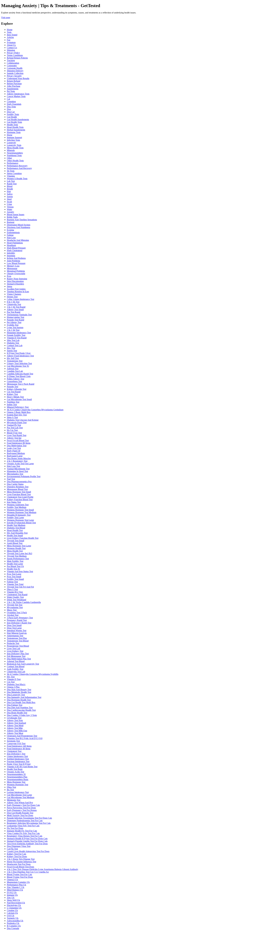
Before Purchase (14, 83)
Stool (9, 199)
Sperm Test (12, 350)
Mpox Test (12, 610)
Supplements (12, 88)
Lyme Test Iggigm (15, 327)
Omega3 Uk (12, 879)
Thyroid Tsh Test (14, 605)
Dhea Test (11, 787)
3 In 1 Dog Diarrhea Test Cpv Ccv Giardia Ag (28, 872)
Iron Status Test (14, 502)
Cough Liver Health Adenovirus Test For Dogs (28, 851)
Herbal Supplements (16, 130)
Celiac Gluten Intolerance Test (20, 299)
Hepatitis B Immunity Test (19, 515)
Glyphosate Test (14, 718)
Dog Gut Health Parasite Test (20, 813)
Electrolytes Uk (14, 905)
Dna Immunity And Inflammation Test (24, 697)
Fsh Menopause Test (16, 656)
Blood (9, 186)
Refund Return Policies (17, 58)
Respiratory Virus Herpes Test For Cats (24, 836)
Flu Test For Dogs (15, 828)
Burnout (10, 222)
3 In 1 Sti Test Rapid (16, 307)
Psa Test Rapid (13, 312)
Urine (9, 204)
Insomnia (11, 255)
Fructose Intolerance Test (18, 761)
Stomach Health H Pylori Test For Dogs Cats (27, 838)
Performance (12, 163)
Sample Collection (15, 73)
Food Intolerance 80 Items (18, 443)
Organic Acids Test (15, 772)
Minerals (11, 150)
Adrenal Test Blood (16, 661)
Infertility (11, 253)
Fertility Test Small (15, 579)
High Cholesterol (14, 250)
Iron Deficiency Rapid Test (19, 623)
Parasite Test (12, 386)
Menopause (12, 268)
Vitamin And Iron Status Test (20, 571)
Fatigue (10, 235)
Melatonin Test (13, 800)
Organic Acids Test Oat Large (20, 463)
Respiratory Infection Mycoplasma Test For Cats (29, 823)
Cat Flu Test (12, 849)
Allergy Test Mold (15, 725)
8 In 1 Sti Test (13, 302)
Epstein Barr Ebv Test (17, 415)
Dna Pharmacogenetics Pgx (19, 481)
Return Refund (13, 81)
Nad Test (11, 479)
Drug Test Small (14, 625)
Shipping (11, 50)
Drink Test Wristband (16, 599)
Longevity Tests (14, 145)
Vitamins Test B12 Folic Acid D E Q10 (24, 738)
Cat (8, 99)
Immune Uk (12, 895)
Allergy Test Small (15, 309)
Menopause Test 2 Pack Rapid (20, 384)
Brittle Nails (12, 217)
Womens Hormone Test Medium (21, 512)
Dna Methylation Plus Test (19, 659)
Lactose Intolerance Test (18, 792)
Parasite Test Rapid (15, 320)
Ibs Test (10, 789)
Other (9, 158)
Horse (9, 135)
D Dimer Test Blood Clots (19, 376)
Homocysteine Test (15, 317)
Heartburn (11, 245)
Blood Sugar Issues (15, 214)
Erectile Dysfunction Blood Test (21, 522)
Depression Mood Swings (18, 225)
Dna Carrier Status (15, 484)
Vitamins (11, 176)
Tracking (11, 60)
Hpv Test (11, 348)
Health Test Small (15, 535)
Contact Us (12, 47)
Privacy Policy (13, 53)
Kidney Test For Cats (16, 854)
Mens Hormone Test (16, 782)
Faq (8, 40)
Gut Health (12, 117)
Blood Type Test (14, 433)
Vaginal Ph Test (14, 425)
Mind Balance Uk (15, 890)
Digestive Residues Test (17, 486)
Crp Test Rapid (14, 391)
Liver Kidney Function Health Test (22, 538)
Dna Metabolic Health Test (19, 692)
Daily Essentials (14, 104)
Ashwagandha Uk (15, 920)
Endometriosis (13, 232)
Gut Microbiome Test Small (19, 399)
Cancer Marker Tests (16, 96)
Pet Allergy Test (14, 322)
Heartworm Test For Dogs (19, 864)
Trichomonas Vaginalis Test (19, 314)
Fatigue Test (12, 581)
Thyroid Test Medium (17, 556)
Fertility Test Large (15, 517)
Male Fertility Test (15, 561)
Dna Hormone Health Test (19, 700)
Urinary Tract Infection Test (19, 363)
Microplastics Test (15, 474)
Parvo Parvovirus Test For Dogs (21, 807)
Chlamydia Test (14, 304)
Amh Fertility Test (15, 669)
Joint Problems (13, 260)
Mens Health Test (15, 551)
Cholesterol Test (14, 751)
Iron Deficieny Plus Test (18, 653)
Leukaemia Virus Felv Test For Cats (23, 825)
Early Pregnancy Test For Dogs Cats (23, 805)
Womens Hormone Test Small (20, 510)
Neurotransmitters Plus (17, 777)
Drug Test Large (14, 628)
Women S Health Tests (17, 178)
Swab (9, 201)
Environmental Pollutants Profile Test (23, 476)
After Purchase (13, 86)
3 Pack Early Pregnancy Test (20, 617)
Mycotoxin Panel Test (17, 422)
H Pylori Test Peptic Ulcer (19, 353)
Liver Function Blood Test (19, 494)
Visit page (5, 17)
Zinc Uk (10, 897)
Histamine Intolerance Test (19, 332)
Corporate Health (14, 68)
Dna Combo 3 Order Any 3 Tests (22, 715)
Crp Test (11, 682)
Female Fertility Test (16, 335)
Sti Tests (10, 171)
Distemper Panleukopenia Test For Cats (25, 820)
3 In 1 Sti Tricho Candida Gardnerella (24, 602)
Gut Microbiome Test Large (19, 795)
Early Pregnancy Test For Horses (22, 810)
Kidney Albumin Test (16, 389)
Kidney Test (12, 394)
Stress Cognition (14, 173)
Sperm (10, 196)
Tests (9, 32)
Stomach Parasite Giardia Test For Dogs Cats (27, 841)
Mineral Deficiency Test (18, 407)
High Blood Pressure (16, 248)
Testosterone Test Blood (18, 641)
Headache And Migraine (18, 240)
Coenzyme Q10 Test (16, 743)
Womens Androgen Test (18, 504)
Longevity (11, 142)
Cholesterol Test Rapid (17, 594)
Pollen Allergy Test (15, 379)
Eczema (10, 230)
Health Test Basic (15, 769)
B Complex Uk (14, 926)
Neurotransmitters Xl (16, 774)
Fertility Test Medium (16, 507)
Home (9, 29)
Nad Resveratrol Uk (16, 902)
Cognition (11, 101)
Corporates (12, 65)
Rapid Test (12, 183)
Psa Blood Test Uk (15, 566)
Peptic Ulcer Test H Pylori (19, 764)
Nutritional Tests (14, 155)
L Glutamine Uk (14, 908)
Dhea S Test (12, 589)
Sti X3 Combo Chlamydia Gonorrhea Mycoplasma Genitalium (35, 409)
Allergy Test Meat (15, 733)
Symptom (11, 42)
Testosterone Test (14, 361)
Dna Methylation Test (16, 445)
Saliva (9, 194)
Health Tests (12, 124)
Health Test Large (15, 564)
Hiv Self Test (13, 358)
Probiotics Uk (13, 923)
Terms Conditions (15, 55)
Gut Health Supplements (18, 119)
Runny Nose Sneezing (17, 278)
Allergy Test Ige (14, 438)
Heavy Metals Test (15, 397)
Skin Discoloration (15, 281)
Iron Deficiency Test (16, 754)
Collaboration (13, 63)
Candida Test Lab (15, 371)
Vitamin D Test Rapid (17, 338)
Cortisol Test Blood (15, 666)
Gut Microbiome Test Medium (20, 797)
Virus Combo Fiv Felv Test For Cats (23, 833)
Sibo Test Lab (13, 340)
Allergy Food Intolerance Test (20, 356)
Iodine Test (12, 404)
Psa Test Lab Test (15, 427)
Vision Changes (14, 294)
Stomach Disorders (15, 284)
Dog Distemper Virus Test (18, 846)
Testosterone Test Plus (17, 638)
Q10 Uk (10, 915)
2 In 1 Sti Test (13, 330)
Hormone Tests (14, 132)
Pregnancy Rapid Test (17, 620)
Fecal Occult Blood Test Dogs (20, 867)
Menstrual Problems (16, 271)
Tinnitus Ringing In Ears (18, 291)
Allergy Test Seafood (16, 723)
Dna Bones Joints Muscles (19, 458)
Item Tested (12, 35)
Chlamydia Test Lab (16, 671)
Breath (10, 189)
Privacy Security (14, 76)
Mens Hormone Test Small (19, 492)
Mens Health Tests (15, 148)
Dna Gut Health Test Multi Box (21, 702)
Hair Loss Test (13, 466)
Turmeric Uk (12, 918)
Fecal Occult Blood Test (18, 440)
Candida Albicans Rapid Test (20, 373)
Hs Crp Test (12, 430)
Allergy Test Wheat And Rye (20, 802)
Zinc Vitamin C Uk (15, 887)
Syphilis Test (12, 325)
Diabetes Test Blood (16, 528)
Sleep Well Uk (13, 900)
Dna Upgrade (13, 928)
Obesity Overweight (16, 273)
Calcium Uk (12, 913)
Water (9, 209)
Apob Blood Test (14, 543)
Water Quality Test (15, 597)
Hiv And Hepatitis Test (17, 533)
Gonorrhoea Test (14, 381)
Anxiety (10, 212)
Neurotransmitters (15, 153)
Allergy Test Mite (15, 728)
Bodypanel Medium (16, 453)
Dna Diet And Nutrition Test (20, 707)
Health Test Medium (16, 525)
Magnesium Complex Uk (18, 882)
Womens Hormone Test (17, 784)
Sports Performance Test (18, 558)
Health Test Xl (13, 569)
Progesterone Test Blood (18, 646)
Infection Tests (13, 140)
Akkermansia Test (15, 635)
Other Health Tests (15, 160)
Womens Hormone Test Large (20, 520)
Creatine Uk (12, 910)
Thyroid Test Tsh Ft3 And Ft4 (20, 587)
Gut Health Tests (14, 122)
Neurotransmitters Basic (17, 779)
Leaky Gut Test (14, 448)
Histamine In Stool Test (17, 471)
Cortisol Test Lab (14, 345)
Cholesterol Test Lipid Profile (20, 497)
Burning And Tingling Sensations (22, 219)
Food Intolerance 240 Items (19, 746)
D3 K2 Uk (12, 892)
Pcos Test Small (14, 576)
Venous (10, 207)
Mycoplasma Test (15, 607)
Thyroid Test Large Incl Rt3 (19, 553)
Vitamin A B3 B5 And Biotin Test (22, 766)
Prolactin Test (13, 643)
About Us (11, 45)
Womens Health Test (16, 548)
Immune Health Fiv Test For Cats (22, 831)
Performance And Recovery (19, 168)
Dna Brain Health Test (17, 712)
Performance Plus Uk (16, 884)
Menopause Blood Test (17, 489)
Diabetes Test (13, 343)
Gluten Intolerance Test (17, 756)
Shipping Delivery (15, 70)
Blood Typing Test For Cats (19, 874)
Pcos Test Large (14, 574)
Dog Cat (11, 112)
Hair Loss (11, 237)
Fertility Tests (13, 114)
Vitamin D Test (14, 679)
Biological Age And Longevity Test (23, 664)
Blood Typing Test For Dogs (20, 877)
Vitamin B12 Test (15, 592)
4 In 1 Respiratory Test (17, 461)
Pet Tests (11, 91)
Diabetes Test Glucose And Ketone (23, 420)
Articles (10, 37)
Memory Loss (13, 266)
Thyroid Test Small (15, 540)
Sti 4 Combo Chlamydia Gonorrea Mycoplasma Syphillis (32, 674)
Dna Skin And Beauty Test (19, 689)
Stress (9, 286)
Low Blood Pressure (16, 263)
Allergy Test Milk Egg (17, 730)
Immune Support (14, 137)
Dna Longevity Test (16, 694)
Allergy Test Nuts (15, 720)
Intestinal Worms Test (16, 630)
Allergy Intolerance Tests (18, 94)
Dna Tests (11, 106)
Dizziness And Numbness (18, 227)
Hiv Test (11, 676)
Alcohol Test (12, 615)
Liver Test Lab (13, 648)
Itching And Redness (16, 258)
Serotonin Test (13, 741)
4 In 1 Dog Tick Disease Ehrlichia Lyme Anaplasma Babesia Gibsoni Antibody (42, 869)
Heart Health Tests (15, 127)
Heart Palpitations (15, 243)
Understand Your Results (18, 78)
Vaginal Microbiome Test (18, 468)
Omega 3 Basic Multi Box (19, 412)
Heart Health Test (15, 530)
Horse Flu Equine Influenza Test (21, 861)
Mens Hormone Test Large (19, 546)
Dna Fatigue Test (14, 705)
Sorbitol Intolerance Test (18, 759)
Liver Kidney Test (15, 651)
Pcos (9, 276)
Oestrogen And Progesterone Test (22, 736)
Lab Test (11, 181)
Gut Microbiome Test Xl (18, 366)
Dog (9, 109)
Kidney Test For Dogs (17, 856)
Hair (9, 191)
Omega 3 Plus (13, 687)
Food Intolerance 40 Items (18, 748)
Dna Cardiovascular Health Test (21, 710)
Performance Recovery (17, 165)
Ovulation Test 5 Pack (17, 612)
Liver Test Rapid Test (16, 435)
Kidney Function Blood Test (20, 499)
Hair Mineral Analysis (17, 633)
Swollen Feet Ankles (16, 289)
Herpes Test (12, 296)
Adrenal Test (12, 368)
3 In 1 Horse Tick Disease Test (21, 859)
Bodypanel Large (15, 456)
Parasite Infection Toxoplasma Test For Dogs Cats (29, 818)
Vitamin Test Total (15, 584)
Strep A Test (12, 417)
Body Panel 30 (13, 451)
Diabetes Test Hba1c (16, 684)
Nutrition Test (13, 402)
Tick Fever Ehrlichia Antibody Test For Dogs (27, 843)
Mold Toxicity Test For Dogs (20, 815)
